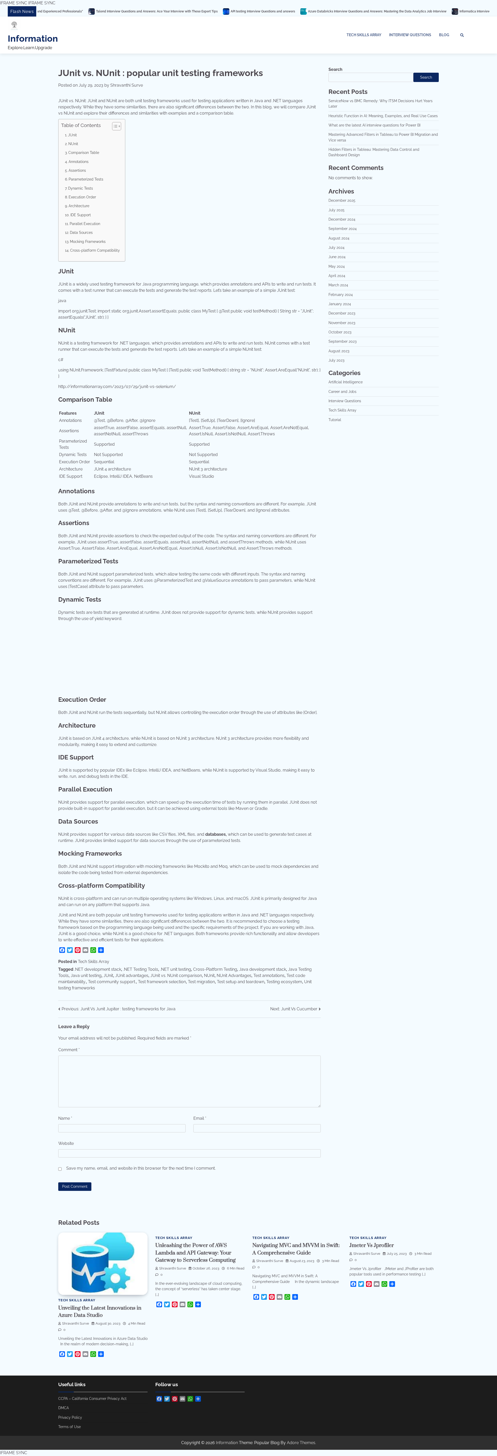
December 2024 (341, 219)
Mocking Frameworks (88, 241)
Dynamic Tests (80, 188)
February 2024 (340, 295)
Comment (69, 1049)
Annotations (79, 161)
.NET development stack (97, 969)
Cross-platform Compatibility (95, 250)
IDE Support (80, 215)
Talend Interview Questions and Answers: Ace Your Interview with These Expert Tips (90, 11)
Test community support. (112, 981)
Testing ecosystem (284, 981)
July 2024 (336, 247)
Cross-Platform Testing (215, 969)
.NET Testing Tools (140, 969)
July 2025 (336, 210)
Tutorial (334, 420)
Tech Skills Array (364, 35)
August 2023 (338, 351)
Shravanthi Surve (126, 85)
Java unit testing (86, 975)
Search (335, 69)
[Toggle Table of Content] (114, 126)
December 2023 (341, 313)
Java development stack (262, 969)
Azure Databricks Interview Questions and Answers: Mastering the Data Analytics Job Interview (311, 11)
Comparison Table (83, 152)
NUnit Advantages (234, 975)
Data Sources (81, 232)
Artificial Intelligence (345, 382)
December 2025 (341, 200)
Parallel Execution (85, 223)
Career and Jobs (342, 392)
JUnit (72, 135)
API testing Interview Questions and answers (196, 11)
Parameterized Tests (86, 179)
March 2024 (338, 285)
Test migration (201, 981)
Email (199, 1118)
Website (66, 1143)
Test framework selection (162, 981)
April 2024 (336, 276)
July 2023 (336, 360)
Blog (444, 35)
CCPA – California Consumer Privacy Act (92, 1399)
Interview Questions (410, 35)
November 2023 (341, 323)
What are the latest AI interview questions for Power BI (374, 125)
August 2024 (338, 238)
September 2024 (342, 229)
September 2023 (342, 341)
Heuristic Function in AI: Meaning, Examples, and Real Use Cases (383, 116)
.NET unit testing (175, 969)
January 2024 (339, 304)
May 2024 (336, 266)
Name (65, 1118)
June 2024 (337, 257)
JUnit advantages (131, 975)
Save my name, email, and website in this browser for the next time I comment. (141, 1168)
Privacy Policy (70, 1417)
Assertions (77, 170)
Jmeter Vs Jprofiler (371, 1245)
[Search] (462, 35)
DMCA (63, 1408)
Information (33, 38)
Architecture (79, 206)
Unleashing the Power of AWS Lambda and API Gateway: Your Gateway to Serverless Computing (195, 1253)
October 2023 (339, 332)
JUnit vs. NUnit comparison (176, 975)
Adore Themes (301, 1442)
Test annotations (268, 975)
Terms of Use (69, 1427)
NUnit (73, 143)
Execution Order (82, 197)
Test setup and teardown (240, 981)
